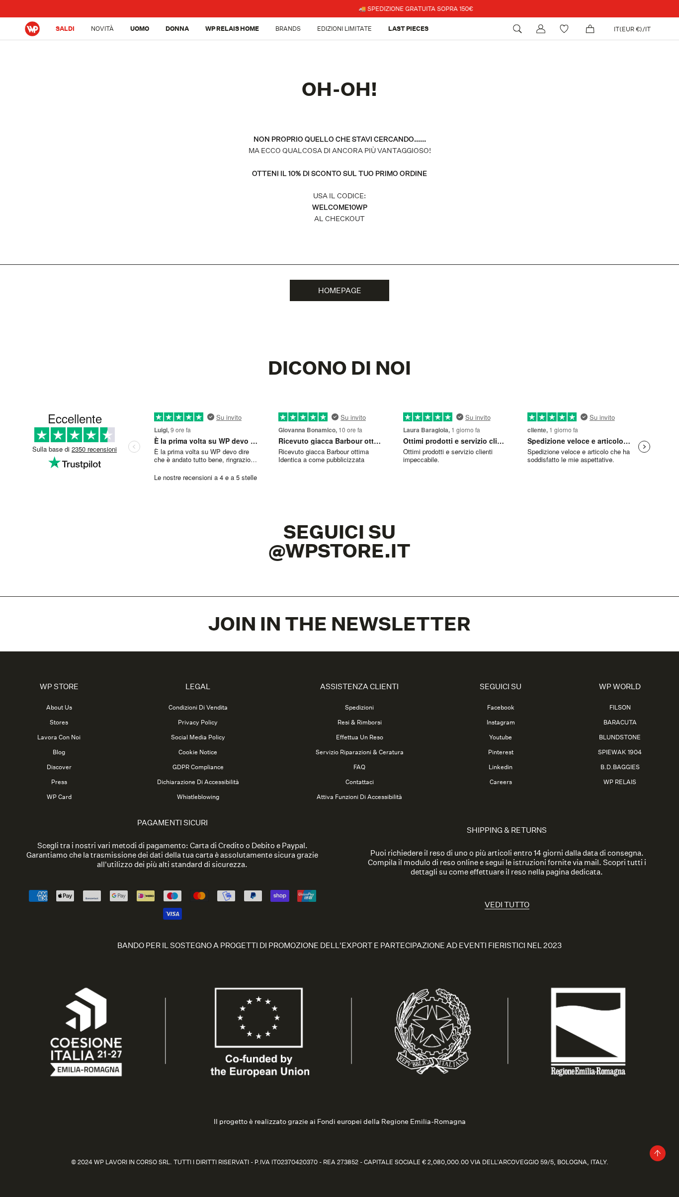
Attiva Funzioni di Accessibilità (359, 797)
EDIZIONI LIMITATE (344, 28)
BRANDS (288, 28)
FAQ (359, 767)
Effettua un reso (359, 737)
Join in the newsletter (339, 624)
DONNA (177, 28)
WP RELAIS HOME (232, 28)
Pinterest (500, 752)
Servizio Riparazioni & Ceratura (360, 752)
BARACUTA (620, 722)
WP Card (59, 797)
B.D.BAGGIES (620, 767)
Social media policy (198, 737)
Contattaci (359, 782)
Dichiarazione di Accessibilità (198, 782)
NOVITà (102, 28)
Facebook (500, 708)
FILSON (620, 708)
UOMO (139, 28)
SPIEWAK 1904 (620, 752)
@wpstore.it (339, 551)
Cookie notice (197, 752)
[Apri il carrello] (590, 28)
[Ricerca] (517, 28)
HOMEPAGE (339, 290)
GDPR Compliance (198, 767)
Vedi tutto (507, 904)
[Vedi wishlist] (565, 28)
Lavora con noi (59, 737)
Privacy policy (198, 722)
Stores (59, 722)
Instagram (501, 722)
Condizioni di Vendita (198, 708)
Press (59, 782)
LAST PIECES (408, 28)
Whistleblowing (198, 797)
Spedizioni (359, 708)
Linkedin (500, 767)
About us (59, 708)
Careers (501, 782)
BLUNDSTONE (620, 737)
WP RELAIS (619, 782)
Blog (59, 752)
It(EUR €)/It (632, 29)
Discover (59, 767)
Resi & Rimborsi (360, 722)
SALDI (65, 28)
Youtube (500, 737)
